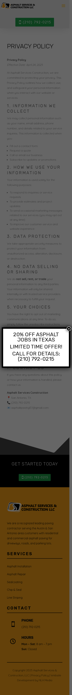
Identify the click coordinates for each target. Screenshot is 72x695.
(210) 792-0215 (36, 359)
